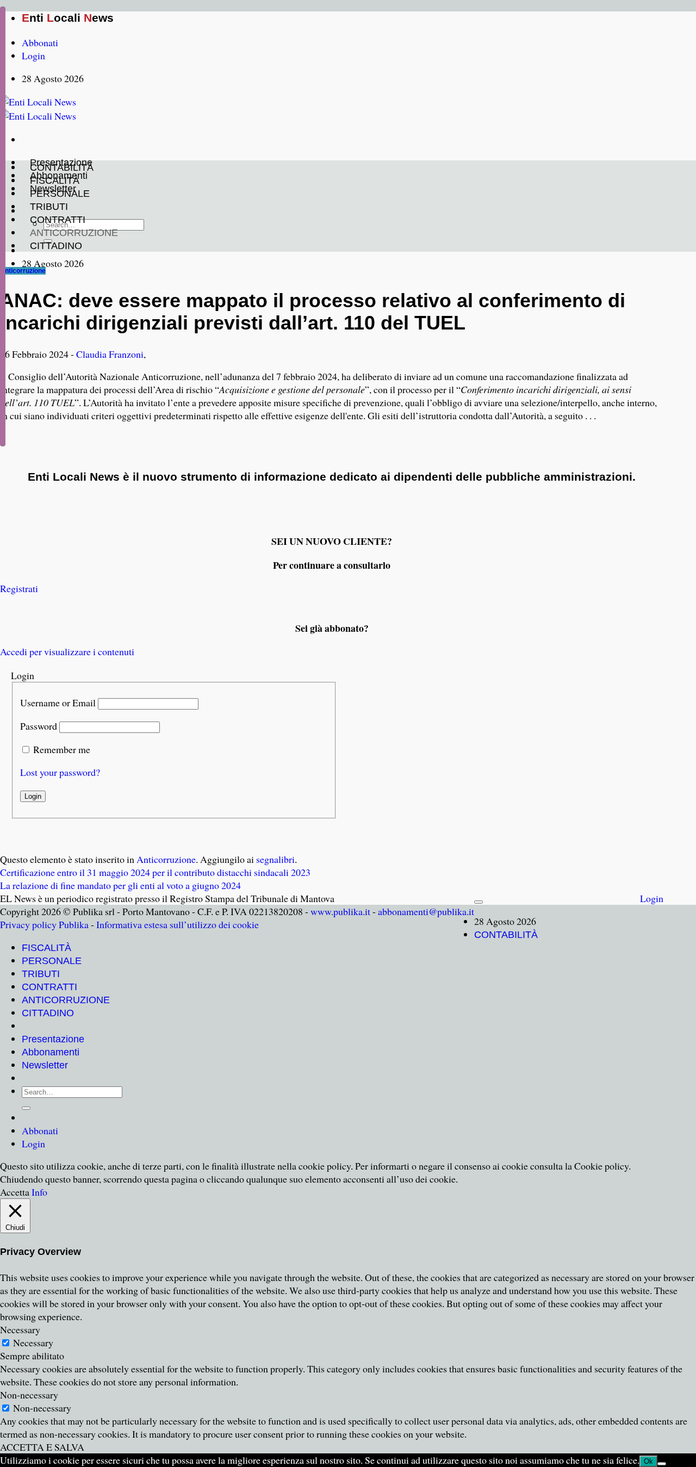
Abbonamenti (50, 1052)
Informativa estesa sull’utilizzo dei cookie (177, 924)
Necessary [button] (20, 1329)
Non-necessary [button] (29, 1394)
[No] (661, 1463)
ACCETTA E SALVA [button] (42, 1446)
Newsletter (45, 1065)
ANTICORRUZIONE (74, 232)
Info (39, 1191)
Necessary (33, 1342)
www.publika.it (340, 911)
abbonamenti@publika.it (426, 911)
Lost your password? (60, 772)
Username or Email (58, 702)
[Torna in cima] (478, 902)
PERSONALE (60, 193)
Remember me (61, 749)
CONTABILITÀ (62, 167)
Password (38, 725)
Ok (648, 1461)
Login (651, 898)
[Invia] (26, 1108)
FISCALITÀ (54, 180)
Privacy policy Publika (44, 924)
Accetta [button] (14, 1191)
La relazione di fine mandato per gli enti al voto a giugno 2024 (120, 885)
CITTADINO (56, 245)
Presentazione (53, 1039)
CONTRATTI (57, 219)
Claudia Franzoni (110, 353)
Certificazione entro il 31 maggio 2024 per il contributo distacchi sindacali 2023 (155, 872)
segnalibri (275, 859)
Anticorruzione (23, 271)
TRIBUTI (49, 206)
